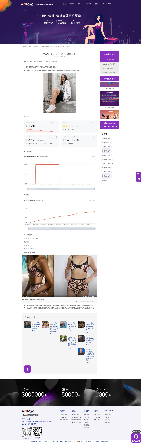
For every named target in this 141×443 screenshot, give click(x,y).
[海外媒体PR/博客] (109, 95)
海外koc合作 (105, 180)
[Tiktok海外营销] (109, 114)
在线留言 (107, 422)
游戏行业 (86, 414)
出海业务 (80, 4)
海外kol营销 (105, 142)
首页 (64, 4)
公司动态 (97, 414)
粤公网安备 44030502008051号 (86, 441)
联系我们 (107, 420)
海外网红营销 (106, 138)
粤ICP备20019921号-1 (70, 441)
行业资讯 (97, 417)
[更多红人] (27, 369)
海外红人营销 (106, 155)
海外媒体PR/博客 (109, 104)
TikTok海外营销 (76, 417)
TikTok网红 (63, 417)
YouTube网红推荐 (45, 46)
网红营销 (71, 4)
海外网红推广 (106, 151)
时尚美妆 (86, 427)
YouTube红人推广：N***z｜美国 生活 (60, 46)
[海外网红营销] (70, 22)
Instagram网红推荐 (109, 64)
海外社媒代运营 (110, 85)
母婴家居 (86, 425)
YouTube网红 (64, 414)
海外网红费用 (106, 167)
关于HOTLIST (107, 4)
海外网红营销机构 (107, 159)
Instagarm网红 (64, 420)
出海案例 (88, 4)
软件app (86, 420)
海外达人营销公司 (107, 163)
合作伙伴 (107, 417)
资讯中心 (97, 4)
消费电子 (86, 422)
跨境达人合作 (106, 176)
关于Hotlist (108, 414)
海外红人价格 (106, 172)
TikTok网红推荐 (108, 68)
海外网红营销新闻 (109, 72)
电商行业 (86, 417)
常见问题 (97, 420)
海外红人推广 (106, 147)
